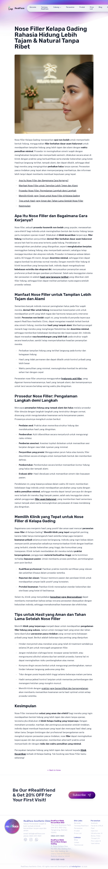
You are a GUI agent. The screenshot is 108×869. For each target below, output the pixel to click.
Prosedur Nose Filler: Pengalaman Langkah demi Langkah (47, 190)
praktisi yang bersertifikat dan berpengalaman (64, 688)
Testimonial (78, 845)
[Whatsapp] (36, 839)
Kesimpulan (24, 206)
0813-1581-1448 (57, 859)
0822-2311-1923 (35, 836)
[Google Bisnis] (25, 839)
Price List (92, 8)
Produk (82, 7)
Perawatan (70, 7)
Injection (94, 831)
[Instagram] (31, 839)
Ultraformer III (96, 833)
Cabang (56, 7)
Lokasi (76, 842)
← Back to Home (54, 770)
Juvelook (94, 823)
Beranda (33, 7)
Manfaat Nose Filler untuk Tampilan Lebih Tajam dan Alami (48, 185)
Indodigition (76, 867)
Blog (100, 7)
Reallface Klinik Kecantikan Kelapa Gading (59, 842)
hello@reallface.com (37, 834)
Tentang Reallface (44, 8)
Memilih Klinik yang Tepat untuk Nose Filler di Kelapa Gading (49, 195)
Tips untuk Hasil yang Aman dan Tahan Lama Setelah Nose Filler (51, 201)
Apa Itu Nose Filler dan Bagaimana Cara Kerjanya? (43, 180)
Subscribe (79, 795)
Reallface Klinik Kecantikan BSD (57, 822)
